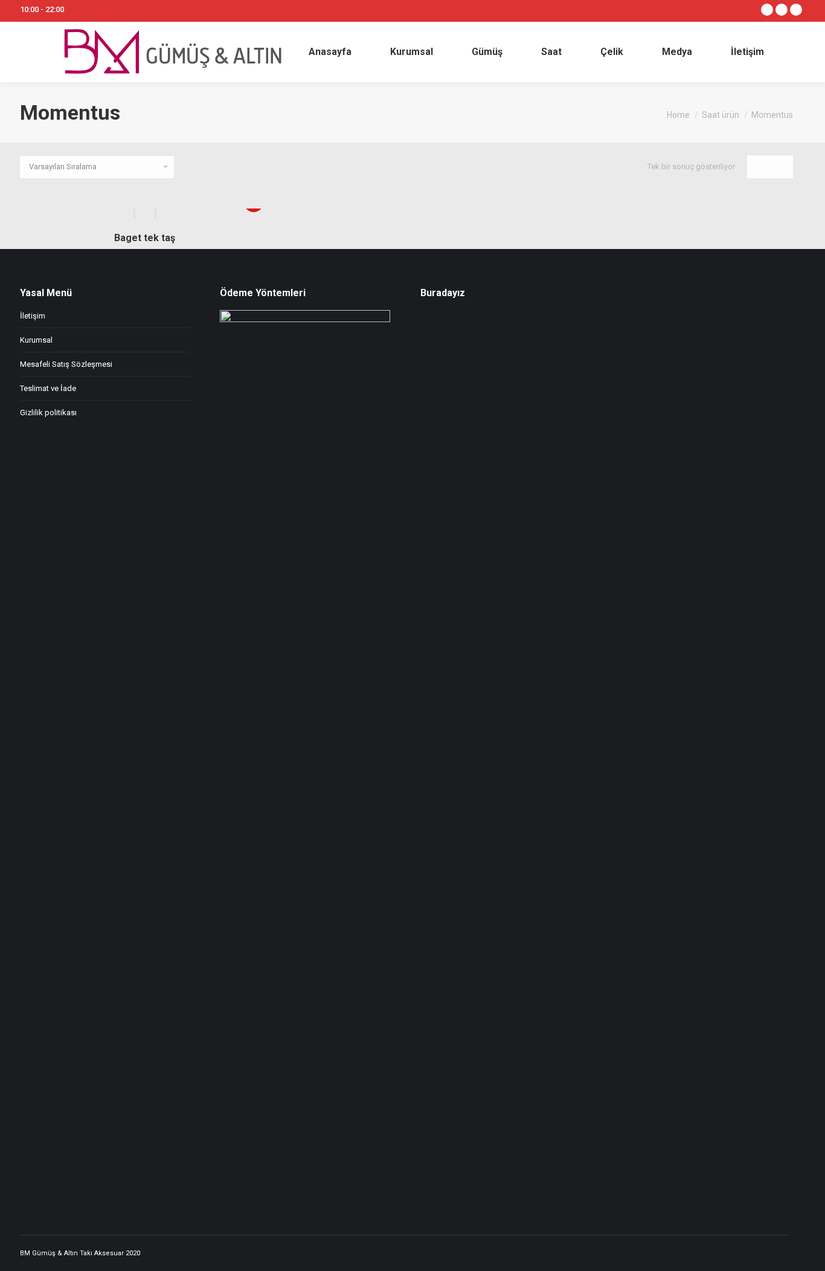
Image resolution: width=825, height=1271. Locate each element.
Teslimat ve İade (48, 388)
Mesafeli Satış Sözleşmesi (66, 364)
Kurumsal (36, 339)
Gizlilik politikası (48, 412)
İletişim (32, 315)
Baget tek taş (144, 238)
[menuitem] (330, 52)
